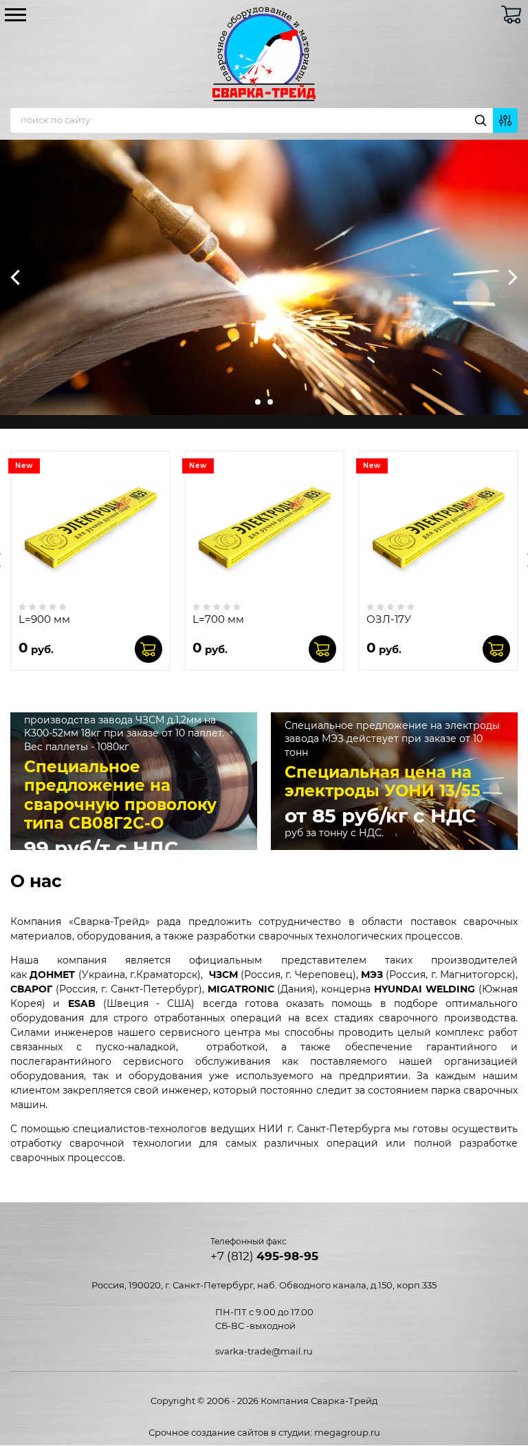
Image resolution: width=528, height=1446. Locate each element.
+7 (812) (264, 1256)
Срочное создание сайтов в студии (229, 1432)
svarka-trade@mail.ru (264, 1351)
